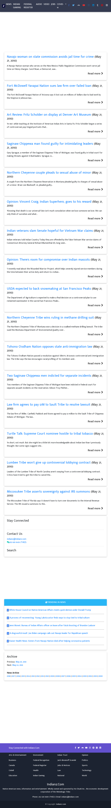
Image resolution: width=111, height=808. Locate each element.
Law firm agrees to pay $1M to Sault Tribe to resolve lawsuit (48, 404)
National (61, 775)
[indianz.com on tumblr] (97, 5)
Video (46, 4)
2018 (8, 676)
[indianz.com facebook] (69, 5)
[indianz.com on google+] (16, 526)
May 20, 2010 (21, 662)
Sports (85, 765)
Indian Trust (62, 755)
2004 (79, 676)
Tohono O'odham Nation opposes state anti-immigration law (49, 346)
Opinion (85, 755)
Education (13, 775)
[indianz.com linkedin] (93, 5)
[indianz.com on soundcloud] (13, 526)
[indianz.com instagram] (89, 5)
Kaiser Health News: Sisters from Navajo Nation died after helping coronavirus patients (49, 641)
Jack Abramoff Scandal (67, 760)
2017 (13, 676)
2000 (101, 676)
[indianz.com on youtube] (83, 5)
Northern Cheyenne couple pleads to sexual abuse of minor (49, 172)
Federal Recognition (41, 760)
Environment (38, 755)
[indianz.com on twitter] (11, 526)
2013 (33, 676)
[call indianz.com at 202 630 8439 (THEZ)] (8, 542)
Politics (85, 760)
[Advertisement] (55, 32)
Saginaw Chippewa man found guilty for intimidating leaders (50, 143)
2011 (42, 676)
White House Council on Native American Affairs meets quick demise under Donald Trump (50, 610)
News (9, 4)
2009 (52, 676)
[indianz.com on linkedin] (30, 526)
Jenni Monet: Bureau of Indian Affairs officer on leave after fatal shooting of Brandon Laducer (52, 625)
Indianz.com (61, 804)
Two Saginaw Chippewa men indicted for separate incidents (49, 375)
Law (59, 770)
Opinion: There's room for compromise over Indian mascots (48, 259)
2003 (85, 676)
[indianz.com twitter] (73, 5)
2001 (95, 676)
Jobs (53, 4)
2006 (69, 676)
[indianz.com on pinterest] (21, 526)
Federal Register (28, 5)
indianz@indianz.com (16, 539)
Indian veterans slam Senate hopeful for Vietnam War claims (50, 230)
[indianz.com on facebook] (8, 526)
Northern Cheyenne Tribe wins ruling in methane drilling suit (50, 317)
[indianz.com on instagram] (27, 526)
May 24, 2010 (17, 665)
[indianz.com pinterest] (102, 5)
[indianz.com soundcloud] (78, 5)
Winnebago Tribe (63, 791)
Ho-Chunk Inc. (79, 788)
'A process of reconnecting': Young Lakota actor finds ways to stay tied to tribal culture (49, 618)
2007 (63, 676)
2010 (47, 676)
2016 (18, 676)
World (84, 775)
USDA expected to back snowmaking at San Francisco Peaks (49, 288)
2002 (90, 676)
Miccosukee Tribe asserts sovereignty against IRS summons (49, 491)
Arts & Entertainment (17, 755)
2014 (28, 676)
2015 (23, 676)
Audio (39, 4)
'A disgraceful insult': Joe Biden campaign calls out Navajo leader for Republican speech (49, 633)
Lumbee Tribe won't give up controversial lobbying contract (49, 462)
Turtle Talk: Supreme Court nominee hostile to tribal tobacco (50, 433)
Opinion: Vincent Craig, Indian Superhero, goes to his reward (49, 201)
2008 (58, 676)
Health (35, 770)
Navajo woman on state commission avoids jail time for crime (50, 56)
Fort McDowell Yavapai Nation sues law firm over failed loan (49, 85)
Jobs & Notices (64, 765)
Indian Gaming (17, 5)
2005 (74, 676)
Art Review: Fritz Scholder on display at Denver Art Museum (49, 114)
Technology (86, 770)
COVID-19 (60, 5)
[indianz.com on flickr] (107, 5)
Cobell (11, 770)
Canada (12, 765)
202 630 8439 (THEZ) (17, 542)
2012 (37, 676)
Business (12, 760)
